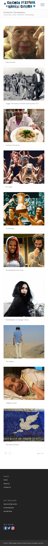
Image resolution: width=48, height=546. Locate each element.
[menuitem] (41, 4)
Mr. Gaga (9, 187)
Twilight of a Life (11, 403)
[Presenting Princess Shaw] (24, 250)
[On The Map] (24, 208)
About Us (7, 484)
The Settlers (10, 361)
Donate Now (8, 511)
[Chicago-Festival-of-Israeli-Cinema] (20, 4)
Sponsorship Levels (10, 504)
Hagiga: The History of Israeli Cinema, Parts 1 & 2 (22, 103)
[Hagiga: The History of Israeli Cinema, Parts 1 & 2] (24, 84)
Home (6, 480)
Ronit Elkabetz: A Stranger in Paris (17, 320)
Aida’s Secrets (10, 62)
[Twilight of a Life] (24, 383)
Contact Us (7, 487)
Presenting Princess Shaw (14, 270)
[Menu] (41, 4)
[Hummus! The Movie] (24, 125)
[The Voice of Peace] (24, 425)
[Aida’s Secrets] (24, 42)
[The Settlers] (24, 341)
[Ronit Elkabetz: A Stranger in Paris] (24, 296)
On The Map (10, 228)
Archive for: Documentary (14, 12)
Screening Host (9, 508)
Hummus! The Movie (13, 145)
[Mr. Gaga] (24, 167)
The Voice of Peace (12, 445)
